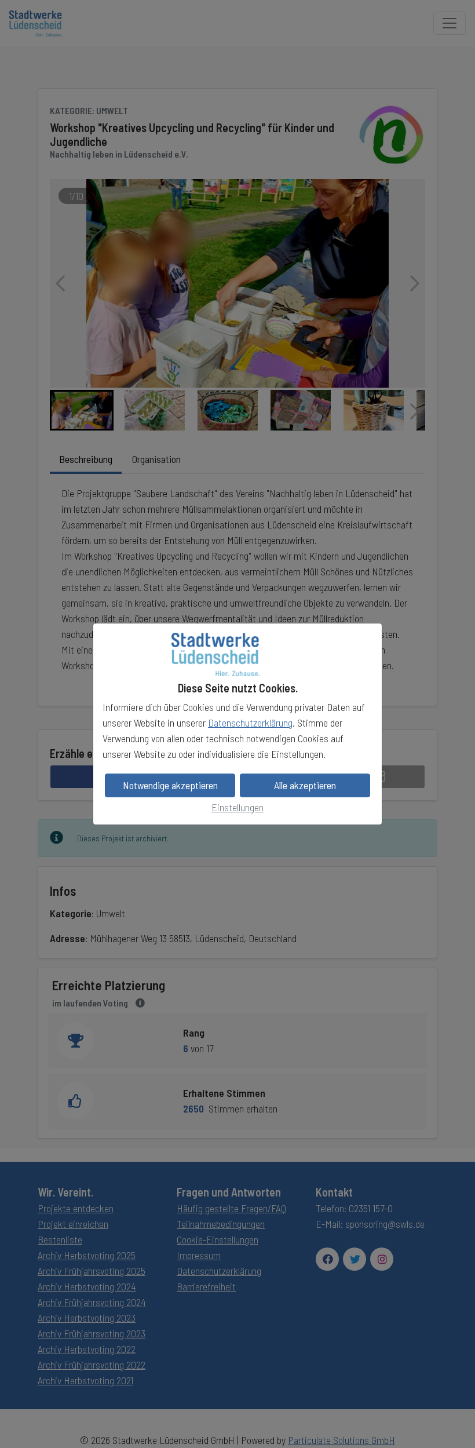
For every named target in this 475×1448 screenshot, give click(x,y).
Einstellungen (237, 807)
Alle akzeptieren (305, 785)
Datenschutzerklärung (250, 722)
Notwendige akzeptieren (170, 785)
